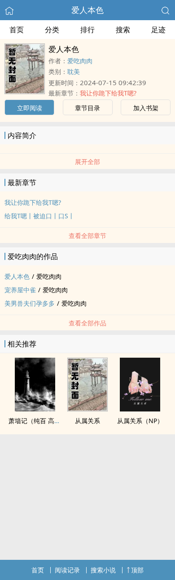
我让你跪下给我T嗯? (108, 93)
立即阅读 (29, 108)
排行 (87, 30)
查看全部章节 (87, 235)
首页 (16, 30)
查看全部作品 (87, 323)
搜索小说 (103, 570)
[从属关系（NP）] (140, 409)
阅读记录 (67, 570)
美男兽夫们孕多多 (29, 303)
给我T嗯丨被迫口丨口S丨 (39, 216)
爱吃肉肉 (79, 60)
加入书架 (145, 108)
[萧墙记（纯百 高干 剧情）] (35, 409)
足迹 (158, 30)
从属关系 (87, 420)
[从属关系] (87, 409)
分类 (52, 30)
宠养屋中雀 (20, 290)
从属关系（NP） (140, 420)
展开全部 (87, 161)
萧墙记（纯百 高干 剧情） (45, 420)
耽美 (73, 71)
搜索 (123, 30)
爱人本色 (87, 9)
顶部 (137, 570)
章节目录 (87, 108)
